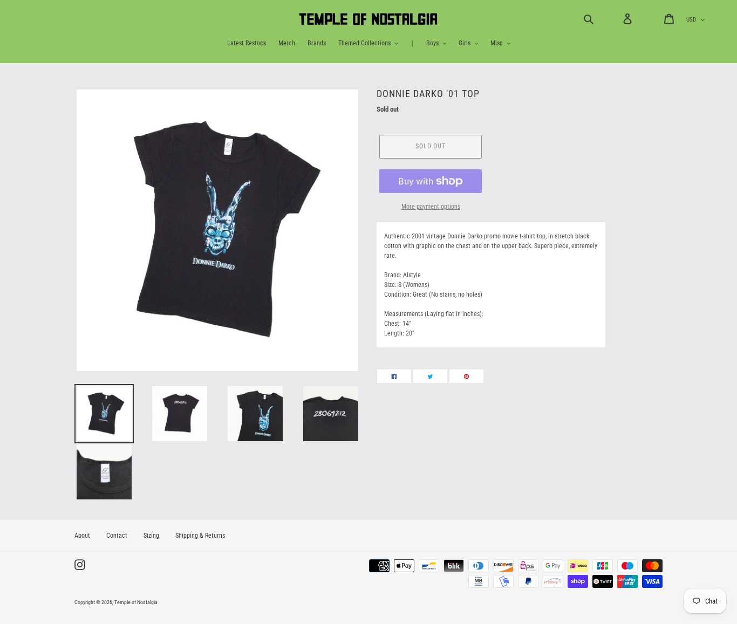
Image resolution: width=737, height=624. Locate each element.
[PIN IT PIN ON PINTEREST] (466, 376)
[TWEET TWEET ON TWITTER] (430, 376)
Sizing (151, 535)
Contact (116, 535)
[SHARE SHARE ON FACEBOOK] (394, 376)
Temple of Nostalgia (136, 602)
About (82, 535)
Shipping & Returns (200, 535)
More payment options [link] (430, 206)
